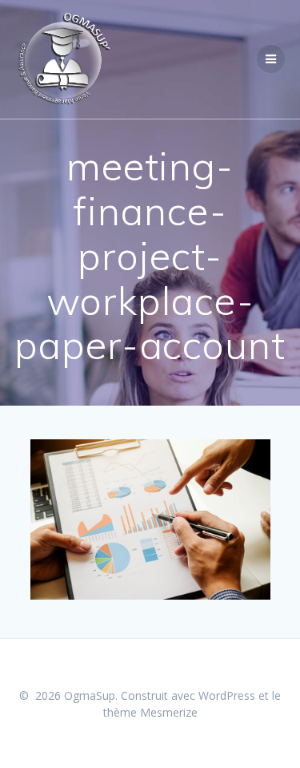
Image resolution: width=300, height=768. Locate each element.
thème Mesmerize (150, 712)
